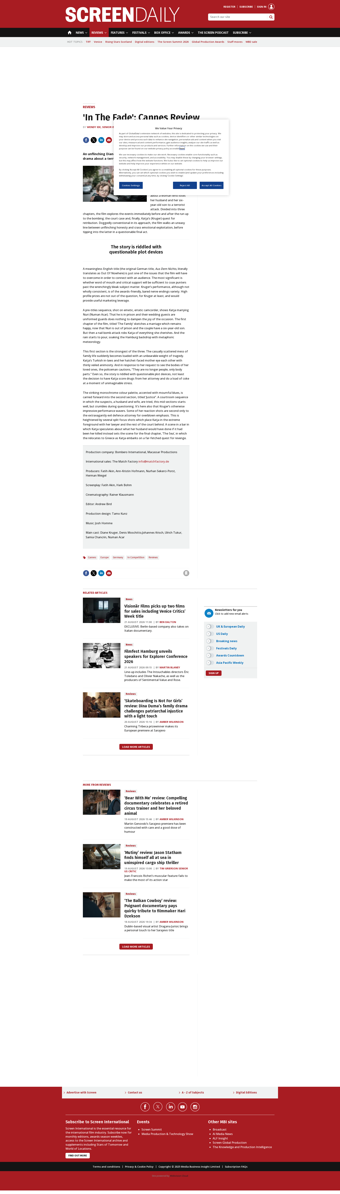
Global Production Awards (208, 41)
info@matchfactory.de (153, 461)
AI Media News (223, 1134)
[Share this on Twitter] (93, 140)
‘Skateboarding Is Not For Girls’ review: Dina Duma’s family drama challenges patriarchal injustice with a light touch (156, 708)
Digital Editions (246, 1092)
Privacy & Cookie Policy (139, 1166)
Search (271, 17)
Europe (104, 557)
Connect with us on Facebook (145, 1106)
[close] (189, 565)
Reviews (89, 107)
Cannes (92, 557)
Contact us (135, 1092)
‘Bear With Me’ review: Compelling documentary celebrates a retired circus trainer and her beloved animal (156, 806)
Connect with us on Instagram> (195, 1106)
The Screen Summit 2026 (173, 41)
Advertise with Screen (81, 1092)
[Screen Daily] (123, 21)
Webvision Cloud (179, 1175)
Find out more (77, 1155)
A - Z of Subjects (193, 1092)
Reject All (185, 185)
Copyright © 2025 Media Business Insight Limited (189, 1166)
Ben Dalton (168, 622)
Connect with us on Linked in (170, 1106)
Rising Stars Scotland (118, 41)
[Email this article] (109, 140)
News (129, 599)
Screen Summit (151, 1129)
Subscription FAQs (236, 1166)
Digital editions (144, 41)
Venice (98, 41)
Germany (118, 557)
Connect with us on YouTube (182, 1106)
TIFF (88, 41)
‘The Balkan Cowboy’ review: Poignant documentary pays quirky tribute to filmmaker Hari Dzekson (154, 908)
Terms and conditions (106, 1166)
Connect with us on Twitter (158, 1106)
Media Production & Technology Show (167, 1134)
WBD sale (251, 41)
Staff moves (234, 41)
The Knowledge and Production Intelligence (242, 1147)
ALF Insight (220, 1138)
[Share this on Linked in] (101, 140)
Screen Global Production (230, 1143)
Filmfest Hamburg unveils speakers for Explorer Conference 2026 (156, 656)
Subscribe (246, 6)
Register (229, 6)
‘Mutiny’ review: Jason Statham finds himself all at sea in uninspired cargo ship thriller (153, 857)
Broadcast (219, 1129)
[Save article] (186, 573)
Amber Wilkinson (171, 721)
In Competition (135, 557)
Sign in (261, 6)
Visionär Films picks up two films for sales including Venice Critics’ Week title (154, 611)
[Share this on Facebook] (86, 140)
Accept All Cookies (211, 185)
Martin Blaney (170, 667)
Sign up (214, 673)
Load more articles (136, 746)
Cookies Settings (131, 185)
